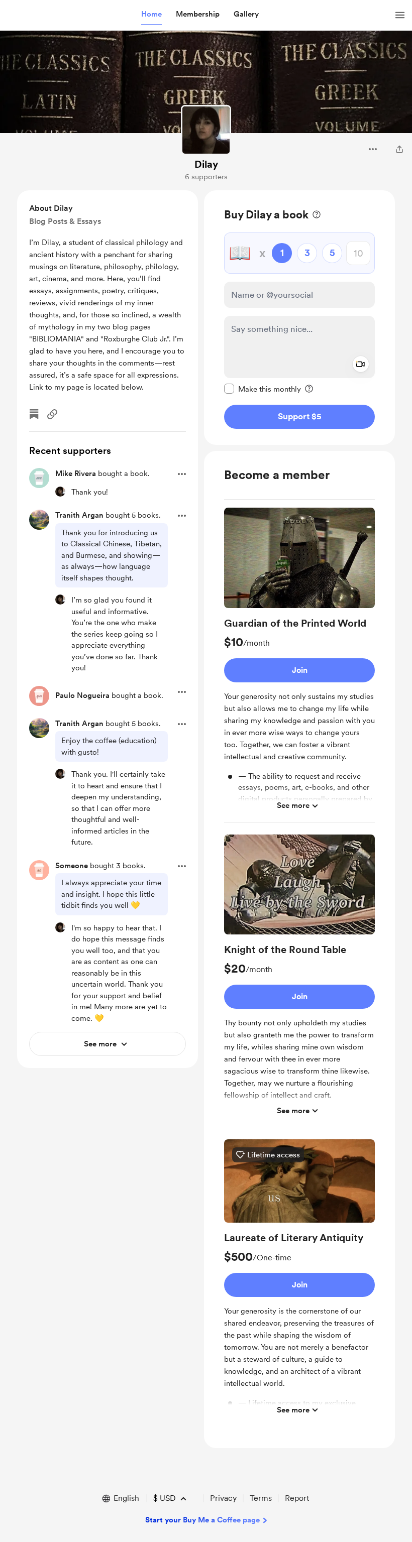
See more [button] (293, 805)
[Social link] (52, 414)
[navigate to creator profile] (206, 130)
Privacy (223, 1498)
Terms (261, 1498)
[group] (299, 665)
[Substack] (34, 414)
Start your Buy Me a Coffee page (202, 1519)
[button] (151, 15)
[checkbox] (262, 388)
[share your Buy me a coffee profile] (399, 149)
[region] (299, 317)
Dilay (206, 164)
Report (297, 1498)
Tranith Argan (79, 515)
